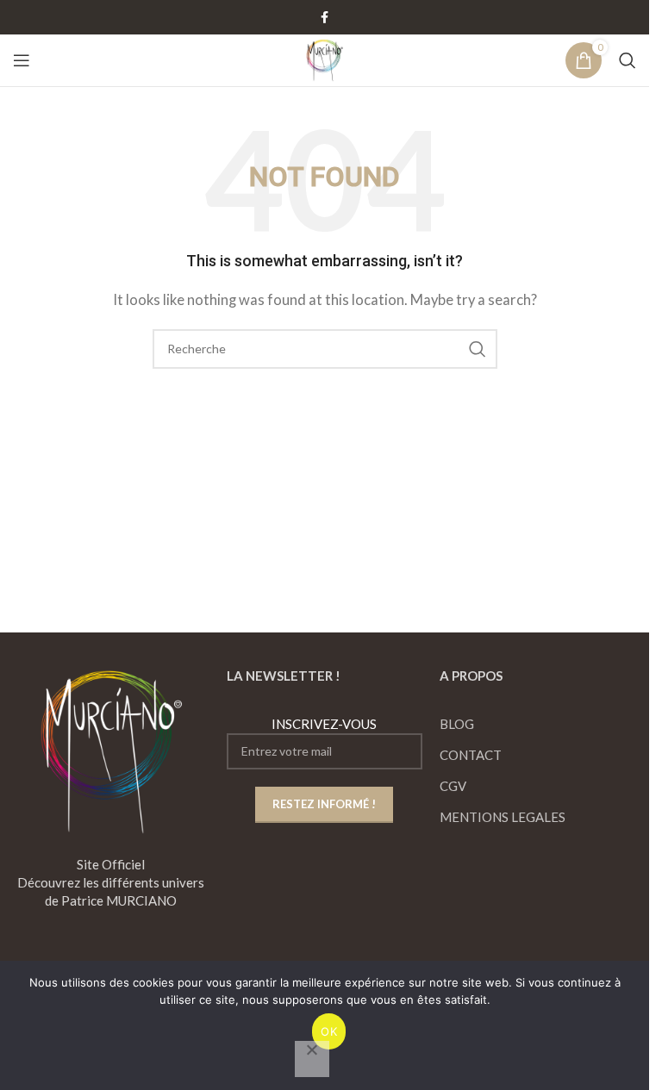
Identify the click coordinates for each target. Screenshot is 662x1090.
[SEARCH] (477, 349)
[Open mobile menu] (21, 60)
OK (329, 1031)
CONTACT (471, 755)
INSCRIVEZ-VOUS (324, 724)
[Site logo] (324, 58)
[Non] (312, 1059)
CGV (453, 786)
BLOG (457, 724)
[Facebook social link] (325, 17)
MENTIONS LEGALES (502, 817)
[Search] (627, 60)
